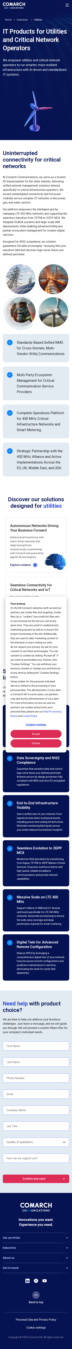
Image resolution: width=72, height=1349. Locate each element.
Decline (36, 743)
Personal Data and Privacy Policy (36, 1319)
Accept (36, 734)
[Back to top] (36, 1295)
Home (8, 19)
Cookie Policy (30, 715)
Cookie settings (36, 1327)
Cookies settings (36, 724)
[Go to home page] (14, 5)
